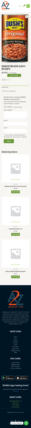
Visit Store (15, 403)
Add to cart (14, 75)
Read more (15, 192)
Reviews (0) (5, 87)
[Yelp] (12, 421)
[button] (26, 16)
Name (6, 120)
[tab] (15, 87)
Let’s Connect (15, 405)
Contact (15, 343)
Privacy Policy (15, 362)
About (15, 337)
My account (15, 346)
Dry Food (9, 79)
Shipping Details (15, 350)
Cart (15, 339)
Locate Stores (15, 407)
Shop (15, 352)
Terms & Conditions (15, 368)
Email (6, 128)
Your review (8, 110)
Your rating (8, 107)
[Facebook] (15, 421)
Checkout (15, 341)
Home (15, 345)
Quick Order (15, 348)
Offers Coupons (15, 366)
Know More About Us (15, 401)
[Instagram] (19, 421)
